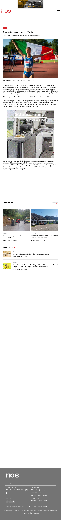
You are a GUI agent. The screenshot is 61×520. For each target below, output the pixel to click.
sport (14, 251)
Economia (21, 506)
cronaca (5, 233)
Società (28, 506)
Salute (34, 506)
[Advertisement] (30, 187)
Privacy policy (30, 512)
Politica (14, 506)
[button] (53, 203)
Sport (45, 506)
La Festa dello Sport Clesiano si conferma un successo (31, 254)
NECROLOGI (35, 498)
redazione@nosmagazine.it (41, 490)
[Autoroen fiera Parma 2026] (30, 134)
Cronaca (8, 506)
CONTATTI (10, 493)
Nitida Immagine (35, 513)
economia (15, 262)
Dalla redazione (7, 80)
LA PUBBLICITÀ (36, 493)
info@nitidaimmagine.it (40, 495)
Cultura (39, 506)
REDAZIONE (35, 487)
